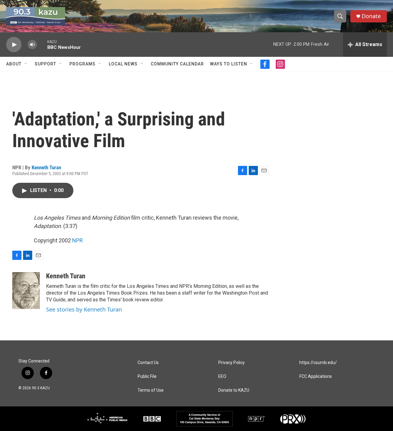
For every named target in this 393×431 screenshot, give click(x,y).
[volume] (32, 45)
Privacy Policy (231, 362)
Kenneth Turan (46, 167)
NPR (77, 240)
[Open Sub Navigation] (26, 63)
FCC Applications (315, 376)
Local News (123, 63)
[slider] (42, 44)
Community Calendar (177, 63)
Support (45, 63)
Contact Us (148, 362)
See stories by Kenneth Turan (84, 309)
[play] (14, 44)
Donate (371, 16)
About (13, 63)
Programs (82, 63)
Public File (147, 376)
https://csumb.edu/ (318, 362)
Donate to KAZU (233, 390)
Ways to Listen (228, 63)
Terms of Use (151, 390)
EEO (222, 376)
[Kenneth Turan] (26, 290)
